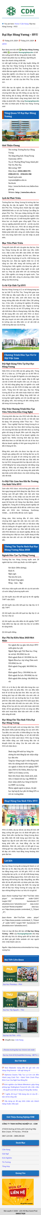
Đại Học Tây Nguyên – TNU (13, 1010)
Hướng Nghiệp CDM (20, 11)
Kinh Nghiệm (7, 1158)
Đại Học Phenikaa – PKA (12, 984)
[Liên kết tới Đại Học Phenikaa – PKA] (20, 967)
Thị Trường (6, 1162)
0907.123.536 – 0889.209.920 (13, 1136)
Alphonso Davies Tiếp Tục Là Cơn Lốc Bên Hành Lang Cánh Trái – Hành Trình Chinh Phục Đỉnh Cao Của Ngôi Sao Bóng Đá (20, 1077)
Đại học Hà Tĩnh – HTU (12, 1035)
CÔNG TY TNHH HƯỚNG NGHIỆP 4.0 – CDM (19, 1124)
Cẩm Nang (19, 1040)
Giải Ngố (5, 1154)
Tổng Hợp (6, 1166)
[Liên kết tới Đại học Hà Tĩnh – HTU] (20, 1018)
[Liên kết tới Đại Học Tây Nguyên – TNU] (20, 993)
